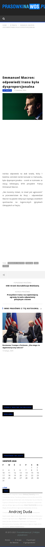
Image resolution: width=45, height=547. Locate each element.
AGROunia (30, 519)
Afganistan (22, 519)
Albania (24, 497)
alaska (20, 494)
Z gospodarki (29, 542)
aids (23, 500)
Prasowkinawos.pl (24, 532)
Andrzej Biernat (32, 497)
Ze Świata (13, 25)
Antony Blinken (12, 508)
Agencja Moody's (18, 505)
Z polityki (31, 540)
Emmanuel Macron (16, 263)
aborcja (5, 505)
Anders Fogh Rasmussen (10, 519)
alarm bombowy (7, 500)
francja (29, 263)
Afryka (10, 505)
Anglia (36, 524)
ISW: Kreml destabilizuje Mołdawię (22, 284)
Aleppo (4, 494)
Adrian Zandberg (16, 497)
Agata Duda (14, 516)
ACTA (40, 497)
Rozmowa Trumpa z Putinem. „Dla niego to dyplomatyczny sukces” (21, 346)
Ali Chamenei (31, 521)
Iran (36, 263)
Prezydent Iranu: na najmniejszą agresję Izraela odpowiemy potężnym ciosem (22, 296)
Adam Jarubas (7, 521)
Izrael (5, 266)
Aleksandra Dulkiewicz (19, 521)
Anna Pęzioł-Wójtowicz (35, 516)
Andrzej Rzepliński (20, 502)
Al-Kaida (11, 502)
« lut (4, 487)
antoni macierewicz (17, 527)
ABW (21, 524)
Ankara (25, 524)
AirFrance (5, 524)
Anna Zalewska (14, 524)
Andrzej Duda (20, 511)
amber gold (38, 519)
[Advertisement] (22, 52)
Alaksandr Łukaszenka (34, 502)
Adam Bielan (23, 516)
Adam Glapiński (13, 494)
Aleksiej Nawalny (29, 494)
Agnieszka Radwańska (24, 508)
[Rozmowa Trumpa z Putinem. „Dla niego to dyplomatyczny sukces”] (22, 328)
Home (4, 25)
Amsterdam (18, 500)
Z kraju (18, 540)
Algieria (30, 524)
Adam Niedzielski (30, 505)
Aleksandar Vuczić (31, 500)
